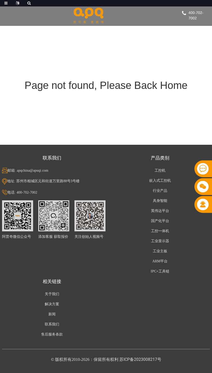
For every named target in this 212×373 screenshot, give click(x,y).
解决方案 (52, 304)
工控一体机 (160, 231)
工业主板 (160, 251)
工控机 (160, 170)
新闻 (52, 314)
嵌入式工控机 (160, 180)
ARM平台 (160, 261)
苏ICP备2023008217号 (140, 359)
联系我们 (52, 324)
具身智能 (160, 201)
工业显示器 (160, 241)
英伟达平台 (160, 211)
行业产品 (160, 191)
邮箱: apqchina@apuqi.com (27, 170)
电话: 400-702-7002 (22, 192)
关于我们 (52, 294)
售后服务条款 (52, 334)
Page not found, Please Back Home (106, 85)
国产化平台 (160, 221)
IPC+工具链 (160, 271)
